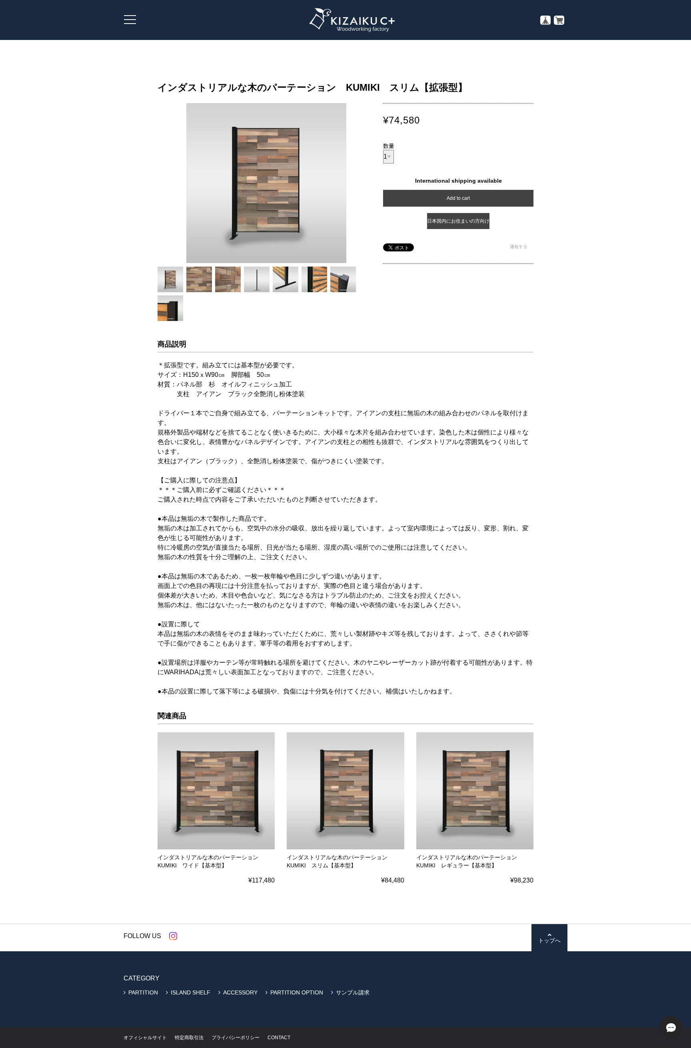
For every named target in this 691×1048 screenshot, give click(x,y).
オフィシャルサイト (145, 1037)
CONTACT (279, 1037)
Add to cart (458, 198)
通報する (518, 246)
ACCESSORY (240, 992)
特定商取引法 (189, 1037)
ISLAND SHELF (190, 992)
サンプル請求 (352, 992)
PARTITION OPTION (296, 992)
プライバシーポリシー (236, 1037)
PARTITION (143, 992)
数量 (388, 146)
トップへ (549, 940)
